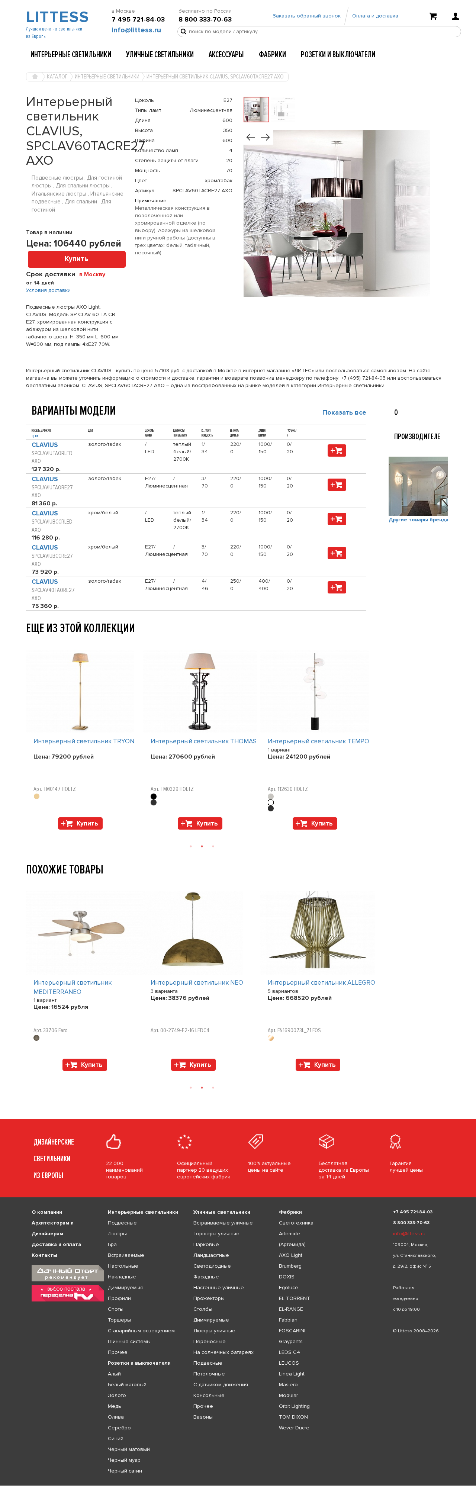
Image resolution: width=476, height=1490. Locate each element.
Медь (114, 1406)
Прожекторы (209, 1298)
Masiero (288, 1384)
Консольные (209, 1395)
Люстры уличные (214, 1331)
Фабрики (272, 54)
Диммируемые (126, 1287)
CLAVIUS (45, 445)
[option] (84, 741)
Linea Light (292, 1374)
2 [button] (202, 846)
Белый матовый (127, 1384)
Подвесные (122, 1223)
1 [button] (190, 846)
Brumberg (290, 1266)
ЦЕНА (35, 436)
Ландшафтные (211, 1255)
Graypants (291, 1341)
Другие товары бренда (418, 519)
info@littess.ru (136, 30)
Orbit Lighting (294, 1406)
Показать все (344, 412)
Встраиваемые (126, 1255)
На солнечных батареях (223, 1352)
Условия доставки (48, 290)
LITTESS (56, 17)
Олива (116, 1417)
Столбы (202, 1309)
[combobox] (95, 274)
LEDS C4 (289, 1352)
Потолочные (209, 1374)
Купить (77, 259)
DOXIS (287, 1277)
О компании (47, 1212)
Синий (115, 1438)
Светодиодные (212, 1266)
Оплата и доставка (375, 16)
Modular (288, 1395)
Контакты (44, 1255)
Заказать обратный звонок (307, 16)
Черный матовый (129, 1449)
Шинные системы (129, 1341)
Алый (114, 1374)
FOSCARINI (292, 1331)
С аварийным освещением (141, 1331)
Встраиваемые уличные (223, 1223)
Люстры (117, 1233)
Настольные (123, 1266)
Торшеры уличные (216, 1233)
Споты (115, 1309)
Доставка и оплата (56, 1244)
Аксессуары (226, 54)
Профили (119, 1298)
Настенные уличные (218, 1287)
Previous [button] (29, 642)
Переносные (209, 1341)
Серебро (119, 1428)
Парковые (206, 1244)
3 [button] (213, 846)
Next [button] (29, 833)
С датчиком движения (220, 1384)
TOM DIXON (293, 1417)
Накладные (122, 1277)
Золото (117, 1395)
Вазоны (203, 1417)
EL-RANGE (291, 1309)
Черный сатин (125, 1471)
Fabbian (288, 1320)
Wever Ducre (294, 1428)
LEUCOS (289, 1363)
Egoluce (288, 1287)
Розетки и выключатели (338, 54)
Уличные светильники (160, 54)
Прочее (118, 1352)
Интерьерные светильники (70, 54)
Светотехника (296, 1223)
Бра (112, 1244)
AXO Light (290, 1255)
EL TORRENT (294, 1298)
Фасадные (206, 1277)
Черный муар (124, 1460)
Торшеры (119, 1320)
